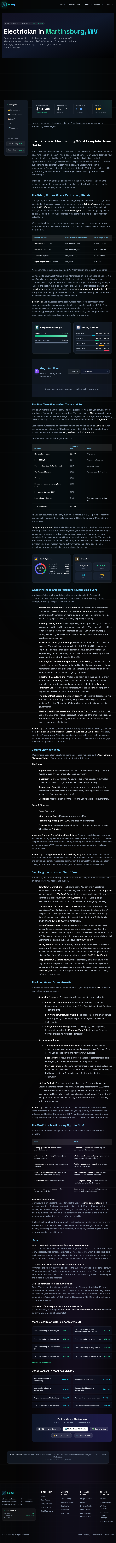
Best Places (45, 1500)
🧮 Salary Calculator (62, 1435)
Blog (87, 4)
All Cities (44, 1496)
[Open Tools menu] (112, 4)
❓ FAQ (10, 123)
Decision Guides (86, 1506)
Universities (104, 1512)
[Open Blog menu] (91, 4)
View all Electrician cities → (43, 1362)
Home (7, 24)
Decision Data (74, 4)
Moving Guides (86, 1513)
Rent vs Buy (65, 1513)
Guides (97, 4)
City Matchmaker (47, 1511)
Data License (109, 1535)
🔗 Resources (13, 128)
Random (75, 371)
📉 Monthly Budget (15, 114)
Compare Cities (47, 1504)
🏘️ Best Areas (13, 119)
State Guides (85, 1510)
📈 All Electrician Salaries (48, 1429)
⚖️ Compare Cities (83, 1435)
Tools (108, 4)
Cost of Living (66, 1499)
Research (83, 1502)
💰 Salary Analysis (14, 110)
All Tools (103, 1499)
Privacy (87, 1535)
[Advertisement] (58, 75)
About (80, 1535)
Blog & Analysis (86, 1499)
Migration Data (85, 1517)
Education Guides (106, 1521)
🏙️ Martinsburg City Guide (75, 1429)
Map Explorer (46, 1507)
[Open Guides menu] (102, 4)
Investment (65, 1510)
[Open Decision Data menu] (82, 4)
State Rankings (105, 1502)
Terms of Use (97, 1535)
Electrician (25, 24)
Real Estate (65, 1506)
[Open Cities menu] (64, 4)
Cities (60, 4)
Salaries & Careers (68, 1502)
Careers (14, 24)
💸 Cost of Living (99, 1429)
